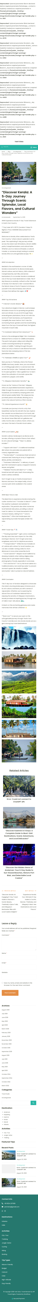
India (3, 1225)
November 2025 (6, 1044)
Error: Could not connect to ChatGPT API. (26, 1155)
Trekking (6, 1138)
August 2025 (5, 1055)
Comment (6, 935)
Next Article (29, 891)
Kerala (6, 1119)
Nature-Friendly (7, 1264)
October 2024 (6, 1074)
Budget (4, 1268)
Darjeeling (7, 1114)
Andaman (7, 1112)
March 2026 (5, 1029)
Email (4, 963)
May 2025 (5, 1067)
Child (3, 1276)
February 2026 (6, 1032)
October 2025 (6, 1048)
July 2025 (4, 1059)
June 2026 (5, 1017)
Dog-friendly (6, 1283)
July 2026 (5, 1014)
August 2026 (5, 1010)
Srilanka (6, 1124)
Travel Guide (6, 1094)
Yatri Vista (19, 141)
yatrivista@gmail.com (11, 1207)
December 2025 (7, 1040)
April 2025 (5, 1070)
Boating (4, 1254)
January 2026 (6, 1036)
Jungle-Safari (8, 1135)
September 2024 (7, 1078)
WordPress (27, 1294)
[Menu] (31, 147)
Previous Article (10, 891)
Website (5, 972)
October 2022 (6, 1082)
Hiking (4, 1250)
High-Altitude (6, 1280)
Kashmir (6, 1117)
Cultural (4, 1272)
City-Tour (7, 1133)
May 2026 (5, 1021)
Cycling (4, 1247)
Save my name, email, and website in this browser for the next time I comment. (18, 984)
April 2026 (5, 1025)
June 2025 (5, 1063)
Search (33, 1103)
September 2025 (7, 1051)
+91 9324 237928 (9, 1203)
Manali (6, 1122)
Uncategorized (6, 188)
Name (4, 953)
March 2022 (5, 1085)
